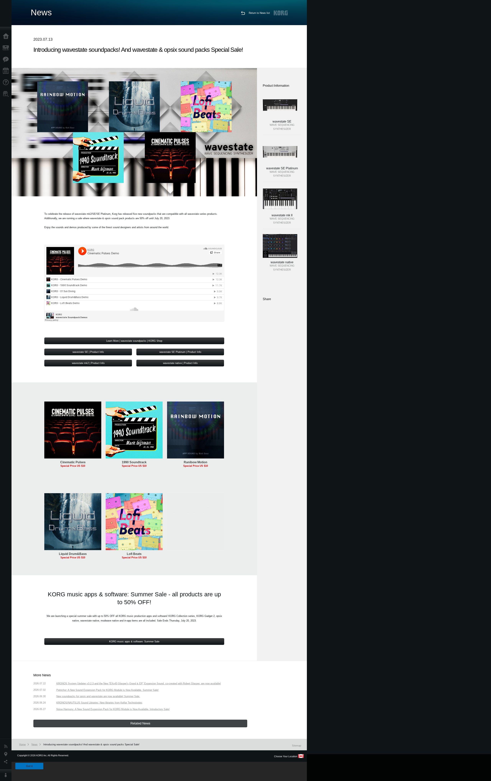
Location (6, 754)
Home (6, 36)
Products (6, 48)
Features (6, 59)
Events (6, 71)
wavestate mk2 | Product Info (88, 363)
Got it (29, 766)
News (6, 746)
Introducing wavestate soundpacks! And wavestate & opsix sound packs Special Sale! (91, 744)
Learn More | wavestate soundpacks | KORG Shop (134, 340)
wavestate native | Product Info (180, 363)
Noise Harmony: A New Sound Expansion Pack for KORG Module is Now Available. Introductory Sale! (113, 709)
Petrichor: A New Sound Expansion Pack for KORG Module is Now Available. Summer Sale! (107, 690)
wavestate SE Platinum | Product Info (180, 352)
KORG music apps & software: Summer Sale (134, 641)
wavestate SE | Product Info (88, 352)
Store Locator (6, 94)
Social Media (6, 762)
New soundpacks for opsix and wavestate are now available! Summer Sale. (98, 696)
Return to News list (259, 13)
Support (6, 82)
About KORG (6, 775)
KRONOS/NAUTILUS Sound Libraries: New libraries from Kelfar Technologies (99, 702)
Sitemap (296, 745)
